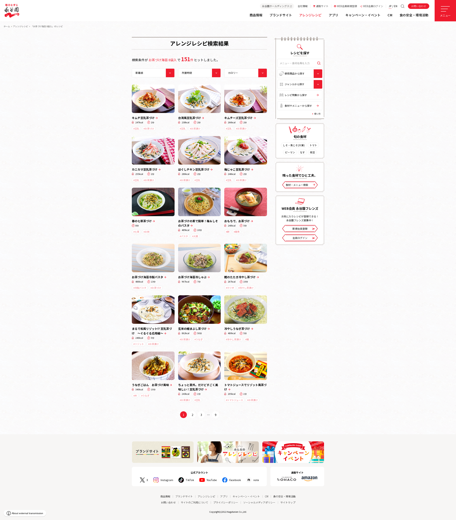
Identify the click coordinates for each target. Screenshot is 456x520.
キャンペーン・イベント (246, 496)
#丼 (135, 395)
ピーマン (290, 152)
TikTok (190, 480)
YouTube (212, 480)
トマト (313, 145)
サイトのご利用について (194, 502)
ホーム (7, 26)
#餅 (227, 231)
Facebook (235, 480)
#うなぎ (199, 339)
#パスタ (184, 236)
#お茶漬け (195, 128)
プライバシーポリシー (225, 502)
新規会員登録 (299, 228)
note (256, 480)
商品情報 (165, 496)
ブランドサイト (184, 496)
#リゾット (138, 344)
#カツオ (230, 287)
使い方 (317, 113)
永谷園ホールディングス (275, 6)
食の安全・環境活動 (284, 496)
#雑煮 (237, 231)
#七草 (136, 231)
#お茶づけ (149, 128)
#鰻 (247, 339)
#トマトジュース (234, 400)
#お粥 (146, 231)
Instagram (166, 480)
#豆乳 (136, 128)
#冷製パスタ (139, 287)
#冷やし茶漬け (245, 287)
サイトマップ (287, 502)
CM (266, 496)
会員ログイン (299, 238)
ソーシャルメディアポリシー (259, 502)
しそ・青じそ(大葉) (294, 145)
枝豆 (312, 152)
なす (302, 152)
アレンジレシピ (20, 26)
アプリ (224, 496)
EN (395, 6)
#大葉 (195, 236)
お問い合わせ (418, 6)
